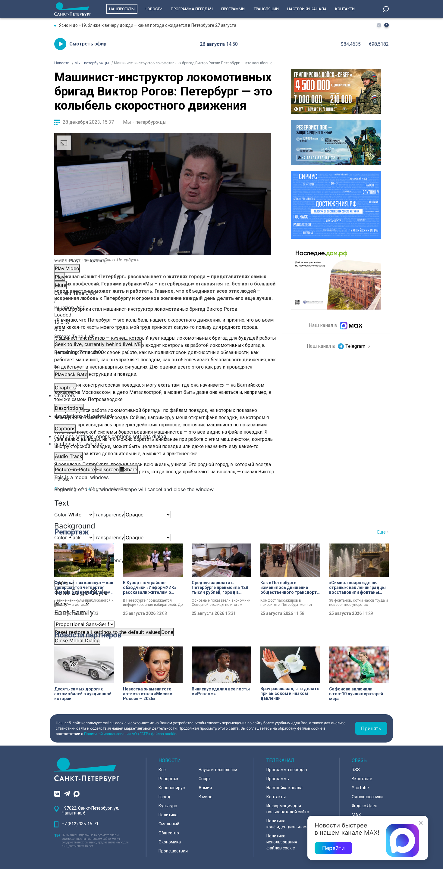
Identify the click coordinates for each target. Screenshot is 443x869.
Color (60, 515)
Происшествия (173, 851)
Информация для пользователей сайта (287, 808)
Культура (168, 805)
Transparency (108, 515)
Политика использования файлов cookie (281, 841)
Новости (153, 9)
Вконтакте (362, 778)
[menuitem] (162, 436)
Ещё (381, 532)
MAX (356, 814)
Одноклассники (367, 796)
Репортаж (71, 532)
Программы (233, 9)
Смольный (169, 823)
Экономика (170, 841)
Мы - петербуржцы (145, 122)
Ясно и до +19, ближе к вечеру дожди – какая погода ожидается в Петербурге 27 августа (147, 25)
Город (164, 796)
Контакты (345, 9)
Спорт (204, 778)
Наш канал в (323, 326)
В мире (205, 796)
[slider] (162, 322)
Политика (168, 814)
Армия (205, 787)
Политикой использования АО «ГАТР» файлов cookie (130, 733)
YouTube (360, 787)
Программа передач (192, 9)
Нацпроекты (122, 9)
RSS (356, 769)
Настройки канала (307, 9)
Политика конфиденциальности (288, 823)
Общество (169, 832)
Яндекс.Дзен (364, 805)
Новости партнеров (87, 635)
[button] (386, 25)
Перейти (333, 848)
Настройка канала (284, 787)
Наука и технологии (218, 769)
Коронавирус (172, 787)
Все (162, 769)
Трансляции (266, 9)
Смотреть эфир (87, 44)
